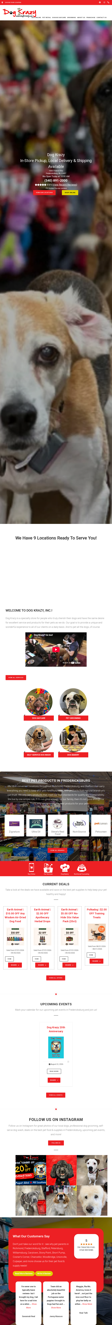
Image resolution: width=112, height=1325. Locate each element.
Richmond (18, 1248)
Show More (32, 1304)
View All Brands (57, 850)
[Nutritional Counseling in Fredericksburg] (81, 867)
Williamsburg (20, 1252)
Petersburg (57, 1248)
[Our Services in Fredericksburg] (48, 867)
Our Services (48, 874)
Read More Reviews (24, 1273)
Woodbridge (49, 1257)
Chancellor (36, 1257)
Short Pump (58, 1252)
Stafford (45, 1248)
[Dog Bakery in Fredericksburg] (65, 867)
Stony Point (45, 1252)
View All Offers (55, 978)
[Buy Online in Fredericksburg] (31, 867)
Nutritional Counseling (81, 874)
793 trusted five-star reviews (86, 1248)
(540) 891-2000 (55, 180)
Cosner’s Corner (21, 1257)
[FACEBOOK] (100, 2)
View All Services (15, 677)
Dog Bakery (65, 874)
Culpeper (17, 1261)
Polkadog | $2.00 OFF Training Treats (97, 913)
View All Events (55, 1095)
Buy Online (31, 874)
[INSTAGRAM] (104, 2)
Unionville (61, 1257)
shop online (70, 192)
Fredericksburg (32, 1248)
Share (14, 965)
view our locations (44, 192)
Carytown (33, 1252)
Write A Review (44, 1273)
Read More (54, 1071)
